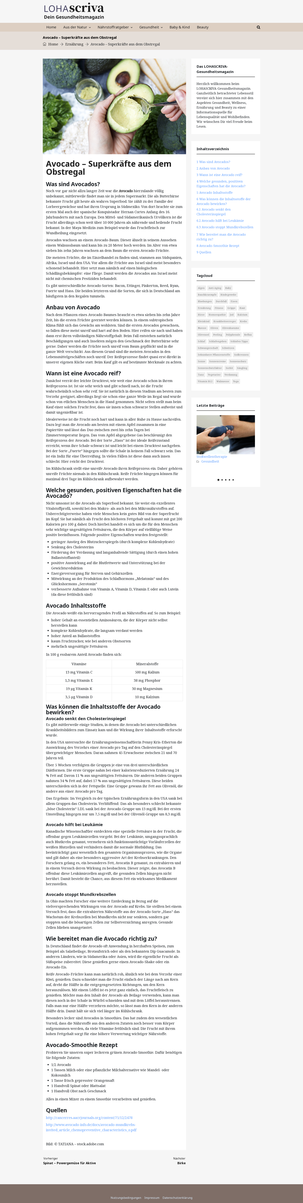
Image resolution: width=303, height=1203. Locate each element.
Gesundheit (149, 27)
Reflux (248, 334)
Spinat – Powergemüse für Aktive (69, 1161)
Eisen (234, 301)
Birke (181, 1161)
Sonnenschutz (238, 361)
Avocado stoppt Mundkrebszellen (225, 227)
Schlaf (201, 341)
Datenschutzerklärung (177, 1198)
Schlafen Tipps (239, 341)
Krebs (243, 321)
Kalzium (242, 314)
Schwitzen (228, 348)
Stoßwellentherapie (212, 456)
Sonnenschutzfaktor (210, 368)
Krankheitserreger (225, 321)
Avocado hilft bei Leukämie (220, 220)
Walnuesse (223, 381)
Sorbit (229, 368)
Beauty (202, 27)
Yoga (236, 381)
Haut (242, 308)
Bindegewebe (228, 294)
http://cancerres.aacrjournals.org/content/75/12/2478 (89, 1117)
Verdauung (231, 374)
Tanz (201, 374)
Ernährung (74, 44)
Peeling (217, 334)
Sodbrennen (241, 354)
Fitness (219, 308)
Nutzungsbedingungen (126, 1198)
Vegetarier (214, 374)
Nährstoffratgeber (113, 27)
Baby (228, 288)
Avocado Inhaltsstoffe (215, 192)
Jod (232, 314)
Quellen (204, 252)
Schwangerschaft (208, 348)
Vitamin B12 (205, 381)
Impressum (151, 1198)
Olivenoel (203, 334)
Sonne (201, 361)
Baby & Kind (180, 27)
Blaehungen (205, 301)
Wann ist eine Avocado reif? (219, 175)
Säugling (242, 368)
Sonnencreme (217, 361)
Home (51, 27)
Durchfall (221, 301)
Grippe (231, 308)
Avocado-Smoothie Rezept (218, 246)
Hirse (201, 314)
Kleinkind (204, 321)
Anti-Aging (215, 288)
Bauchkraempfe (207, 294)
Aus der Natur (75, 27)
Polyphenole (233, 334)
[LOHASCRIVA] (74, 11)
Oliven (214, 328)
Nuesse (202, 328)
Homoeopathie (217, 314)
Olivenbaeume (230, 328)
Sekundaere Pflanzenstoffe (214, 354)
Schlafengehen (218, 341)
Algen (201, 288)
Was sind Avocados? (213, 162)
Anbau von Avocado (213, 168)
